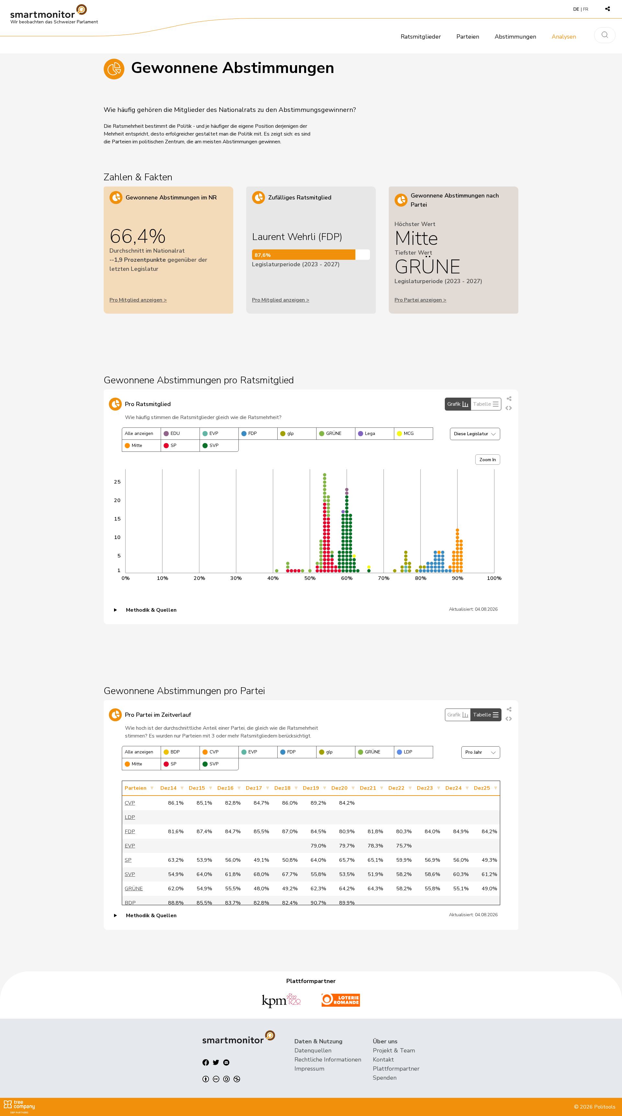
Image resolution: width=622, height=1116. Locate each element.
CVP (214, 752)
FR (585, 9)
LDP (408, 752)
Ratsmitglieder (421, 37)
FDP (252, 433)
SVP (214, 445)
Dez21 (368, 788)
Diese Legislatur (471, 434)
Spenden (385, 1078)
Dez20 (339, 788)
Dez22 (396, 788)
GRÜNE (333, 433)
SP (173, 445)
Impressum (309, 1069)
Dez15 (197, 788)
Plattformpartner (396, 1069)
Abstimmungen (515, 37)
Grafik (454, 404)
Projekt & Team (394, 1050)
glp (290, 433)
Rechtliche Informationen (327, 1059)
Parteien (467, 37)
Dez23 (425, 788)
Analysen (564, 37)
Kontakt (383, 1059)
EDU (175, 433)
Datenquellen (312, 1050)
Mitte (137, 445)
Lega (370, 433)
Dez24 (453, 788)
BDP (175, 752)
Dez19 (311, 788)
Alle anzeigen (139, 433)
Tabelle (482, 404)
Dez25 (482, 788)
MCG (409, 433)
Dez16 (225, 788)
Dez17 (254, 788)
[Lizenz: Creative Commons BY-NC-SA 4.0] (221, 1079)
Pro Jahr (474, 752)
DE (576, 9)
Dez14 (168, 788)
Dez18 (282, 788)
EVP (214, 433)
